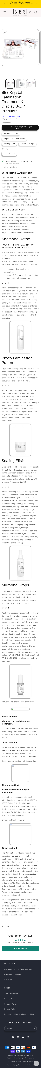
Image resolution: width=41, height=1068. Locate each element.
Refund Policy (10, 1009)
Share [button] (6, 926)
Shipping (4, 119)
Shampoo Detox (11, 134)
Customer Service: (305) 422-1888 (18, 969)
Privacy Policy (10, 999)
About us (8, 979)
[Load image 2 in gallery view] (20, 83)
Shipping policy (28, 1061)
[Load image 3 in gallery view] (31, 83)
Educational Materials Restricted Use (19, 1014)
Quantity (5, 149)
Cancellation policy (13, 1065)
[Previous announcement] (4, 4)
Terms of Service (11, 994)
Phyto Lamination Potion (14, 139)
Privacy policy (29, 1058)
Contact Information (12, 974)
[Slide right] (38, 84)
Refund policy (18, 1058)
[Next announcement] (36, 4)
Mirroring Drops (27, 144)
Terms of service (15, 1061)
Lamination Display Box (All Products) (20, 127)
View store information (13, 167)
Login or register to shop (12, 116)
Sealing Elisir (9, 144)
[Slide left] (2, 84)
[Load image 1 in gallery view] (10, 83)
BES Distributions (19, 1055)
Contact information (29, 1065)
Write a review (20, 948)
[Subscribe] (34, 1028)
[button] (4, 12)
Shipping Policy (10, 1004)
